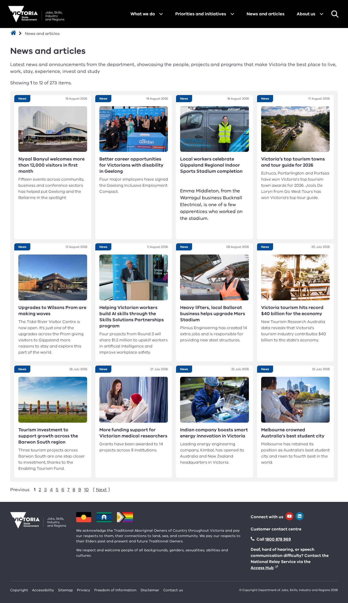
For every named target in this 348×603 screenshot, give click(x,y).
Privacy (83, 590)
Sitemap (65, 590)
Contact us (173, 590)
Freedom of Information (115, 590)
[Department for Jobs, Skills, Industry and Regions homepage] (36, 14)
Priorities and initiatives (200, 14)
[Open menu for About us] (321, 14)
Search (335, 14)
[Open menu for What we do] (161, 14)
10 (86, 490)
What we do (142, 14)
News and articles (266, 14)
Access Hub (262, 568)
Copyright (19, 590)
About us (306, 14)
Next (101, 490)
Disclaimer (150, 590)
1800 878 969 (278, 539)
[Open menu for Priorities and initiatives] (232, 14)
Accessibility (43, 590)
